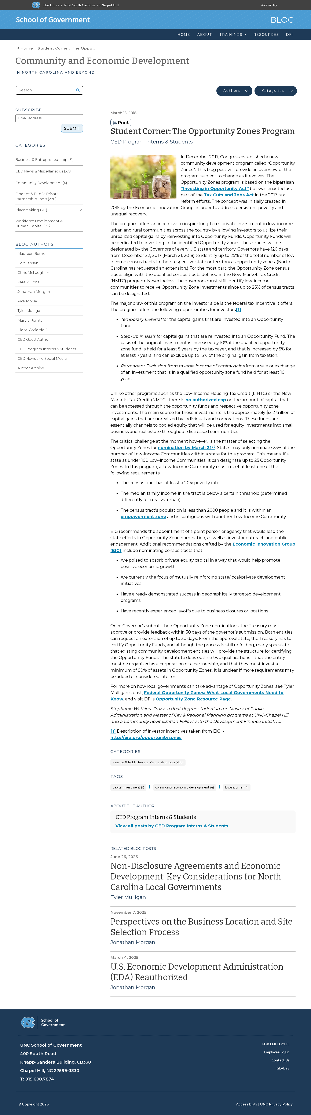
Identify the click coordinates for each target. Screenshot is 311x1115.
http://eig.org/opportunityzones (146, 737)
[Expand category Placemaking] (79, 210)
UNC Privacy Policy (276, 1104)
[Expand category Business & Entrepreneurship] (79, 159)
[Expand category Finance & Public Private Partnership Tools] (79, 196)
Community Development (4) (41, 183)
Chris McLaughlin (33, 273)
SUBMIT (72, 128)
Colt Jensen (28, 263)
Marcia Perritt (30, 320)
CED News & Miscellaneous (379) (43, 171)
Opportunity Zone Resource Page (193, 699)
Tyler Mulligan (128, 897)
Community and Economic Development (102, 61)
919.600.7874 (39, 1079)
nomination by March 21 (186, 447)
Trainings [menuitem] (231, 35)
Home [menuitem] (184, 35)
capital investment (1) (128, 787)
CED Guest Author (34, 340)
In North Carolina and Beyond (55, 72)
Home (27, 48)
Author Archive (31, 368)
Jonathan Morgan (132, 942)
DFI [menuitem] (289, 35)
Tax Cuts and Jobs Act (229, 194)
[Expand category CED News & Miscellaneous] (79, 171)
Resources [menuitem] (266, 35)
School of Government (53, 19)
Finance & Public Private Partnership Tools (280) (148, 762)
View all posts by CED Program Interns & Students (172, 825)
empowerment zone (143, 516)
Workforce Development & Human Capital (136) (39, 223)
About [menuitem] (204, 35)
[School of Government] (43, 1022)
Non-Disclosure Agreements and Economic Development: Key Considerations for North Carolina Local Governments (195, 876)
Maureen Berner (32, 254)
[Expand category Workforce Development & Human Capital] (79, 223)
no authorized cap (206, 399)
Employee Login (276, 1052)
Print (123, 122)
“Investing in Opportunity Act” (215, 188)
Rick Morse (27, 301)
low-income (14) (236, 787)
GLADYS (283, 1068)
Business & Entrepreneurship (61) (44, 160)
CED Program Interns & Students (151, 142)
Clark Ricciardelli (32, 330)
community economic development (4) (184, 787)
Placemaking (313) (31, 210)
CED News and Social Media (42, 359)
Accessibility (269, 5)
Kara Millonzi (29, 282)
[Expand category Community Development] (79, 183)
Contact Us (280, 1060)
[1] (238, 309)
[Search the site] (76, 90)
